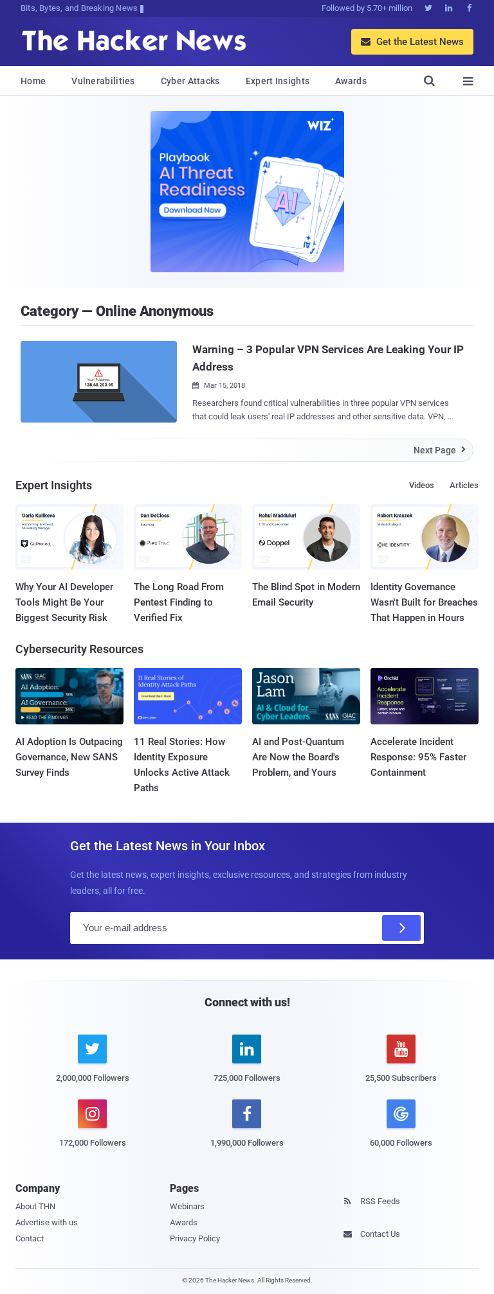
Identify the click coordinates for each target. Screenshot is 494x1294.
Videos (421, 485)
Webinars (187, 1206)
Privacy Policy (195, 1238)
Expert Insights (278, 81)
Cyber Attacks (190, 81)
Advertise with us (46, 1222)
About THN (35, 1206)
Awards (351, 81)
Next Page (440, 450)
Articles (464, 485)
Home (33, 81)
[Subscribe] (401, 928)
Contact (29, 1238)
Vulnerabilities (103, 81)
